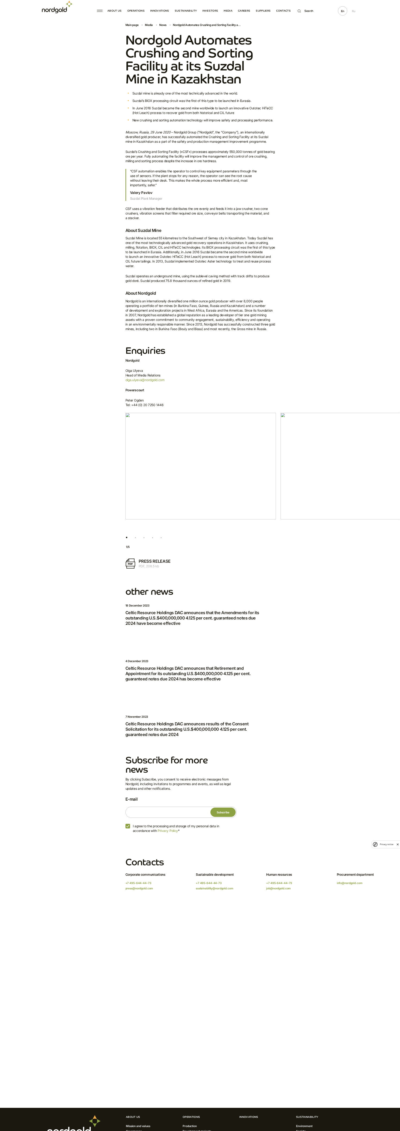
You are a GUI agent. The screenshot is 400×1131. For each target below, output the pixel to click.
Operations (136, 10)
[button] (126, 538)
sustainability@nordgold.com (214, 888)
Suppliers (263, 10)
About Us (114, 10)
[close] (398, 844)
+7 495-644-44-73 (138, 883)
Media (228, 10)
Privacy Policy (168, 831)
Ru (353, 11)
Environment (304, 1126)
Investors (210, 10)
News (162, 25)
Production (190, 1126)
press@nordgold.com (139, 888)
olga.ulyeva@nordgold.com (145, 380)
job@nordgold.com (278, 888)
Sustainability (186, 10)
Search (308, 11)
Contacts (283, 10)
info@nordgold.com (349, 883)
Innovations (159, 10)
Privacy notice (386, 844)
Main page (132, 25)
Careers (244, 10)
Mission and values (138, 1126)
